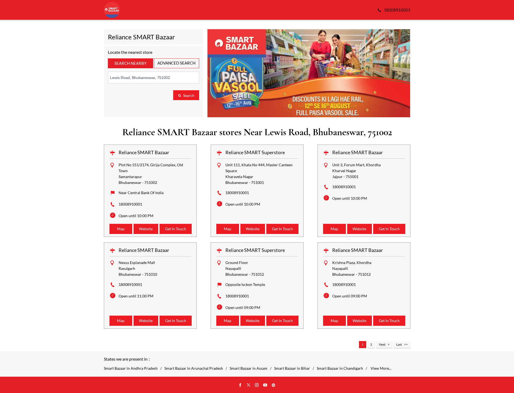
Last (399, 344)
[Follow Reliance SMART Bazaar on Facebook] (240, 385)
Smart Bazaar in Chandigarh (340, 368)
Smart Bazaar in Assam (248, 368)
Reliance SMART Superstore (255, 152)
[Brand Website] (273, 385)
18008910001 (130, 204)
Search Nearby (130, 63)
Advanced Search (176, 63)
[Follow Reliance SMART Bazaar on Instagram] (257, 385)
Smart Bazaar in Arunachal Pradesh (193, 368)
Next (382, 344)
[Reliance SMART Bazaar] (112, 10)
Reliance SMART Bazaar (144, 152)
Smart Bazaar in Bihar (292, 368)
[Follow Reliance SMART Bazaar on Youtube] (265, 385)
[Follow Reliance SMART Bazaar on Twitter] (248, 385)
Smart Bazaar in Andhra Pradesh (131, 368)
